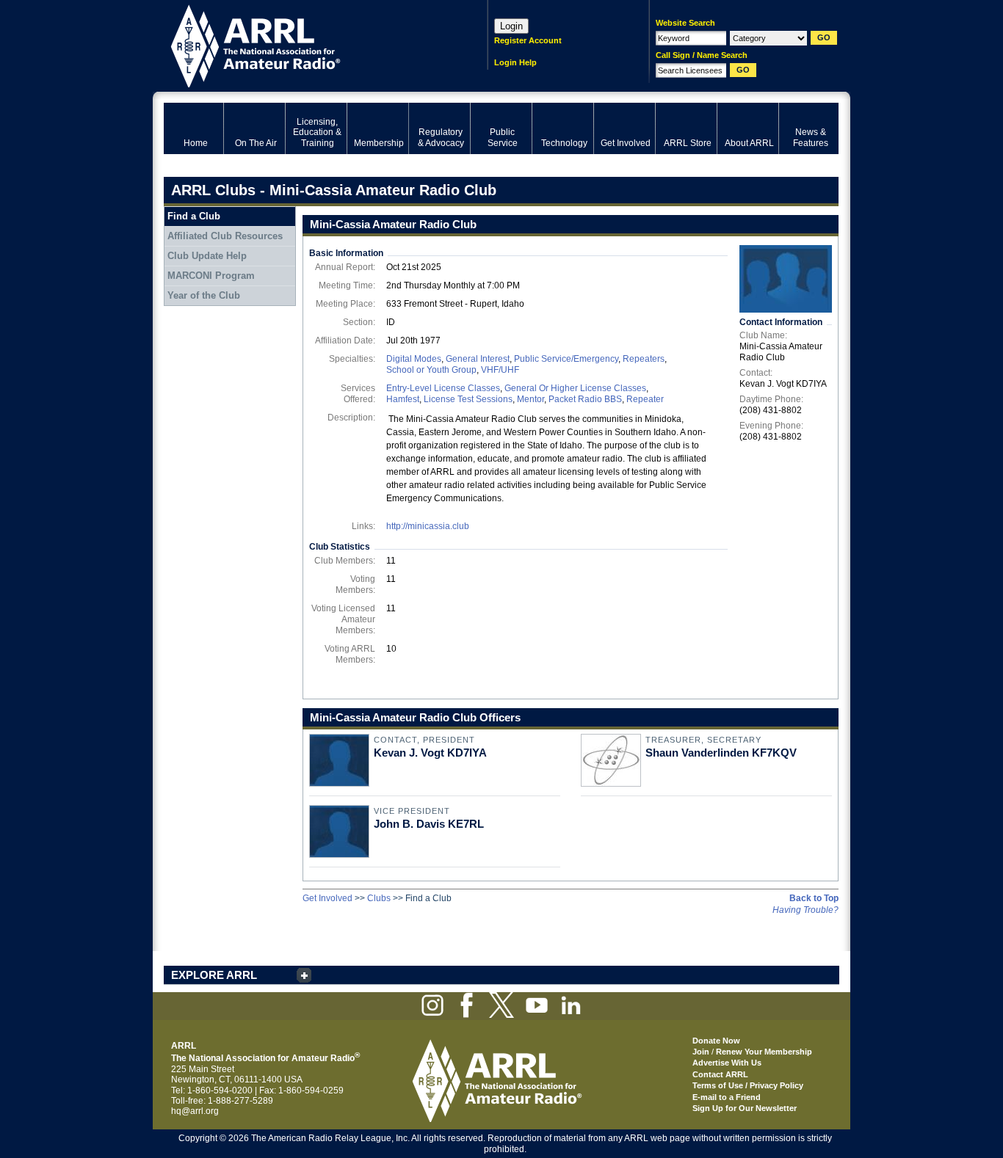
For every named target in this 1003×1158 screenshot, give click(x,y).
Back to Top (814, 898)
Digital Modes (413, 359)
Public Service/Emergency (566, 359)
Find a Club (193, 216)
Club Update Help (207, 255)
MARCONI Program (211, 275)
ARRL (306, 44)
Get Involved (327, 898)
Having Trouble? (805, 910)
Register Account (528, 40)
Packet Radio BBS (585, 399)
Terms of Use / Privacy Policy (747, 1085)
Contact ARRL (720, 1074)
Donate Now (716, 1040)
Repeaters (644, 359)
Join (700, 1051)
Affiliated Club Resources (225, 235)
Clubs (379, 898)
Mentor (530, 399)
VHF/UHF (500, 370)
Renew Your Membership (764, 1051)
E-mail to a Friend (726, 1097)
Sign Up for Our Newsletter (744, 1108)
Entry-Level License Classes (443, 388)
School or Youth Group (431, 370)
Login (511, 26)
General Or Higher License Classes (575, 388)
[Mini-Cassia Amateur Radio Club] (785, 279)
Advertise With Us (726, 1062)
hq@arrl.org (195, 1111)
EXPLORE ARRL (214, 975)
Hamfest (402, 399)
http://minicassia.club (427, 526)
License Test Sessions (468, 399)
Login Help (515, 62)
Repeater (645, 399)
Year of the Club (203, 295)
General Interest (478, 359)
